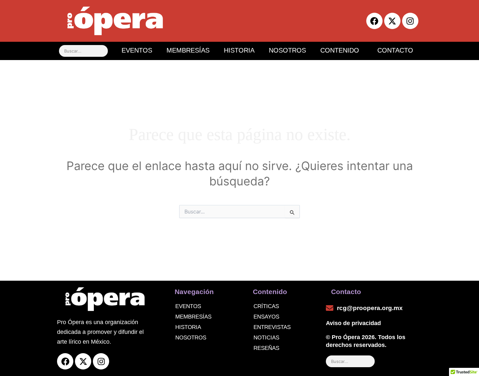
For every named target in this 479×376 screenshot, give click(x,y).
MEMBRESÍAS (188, 50)
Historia (188, 327)
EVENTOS (137, 50)
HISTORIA (239, 50)
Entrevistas (272, 327)
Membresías (193, 317)
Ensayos (266, 317)
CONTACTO (395, 50)
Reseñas (266, 348)
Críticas (266, 306)
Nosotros (190, 338)
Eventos (188, 306)
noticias (266, 338)
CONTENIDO (339, 50)
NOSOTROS (287, 50)
